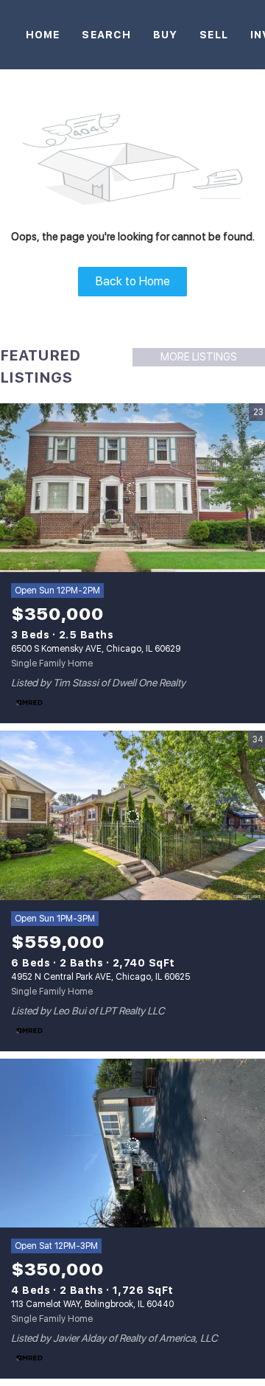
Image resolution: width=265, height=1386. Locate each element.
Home (43, 35)
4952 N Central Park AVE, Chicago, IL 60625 (100, 977)
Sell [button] (213, 35)
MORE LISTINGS (198, 357)
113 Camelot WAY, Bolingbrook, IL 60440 (92, 1304)
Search (106, 35)
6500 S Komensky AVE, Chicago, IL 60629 (95, 649)
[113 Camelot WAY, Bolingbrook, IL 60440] (132, 1143)
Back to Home (133, 281)
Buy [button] (165, 35)
